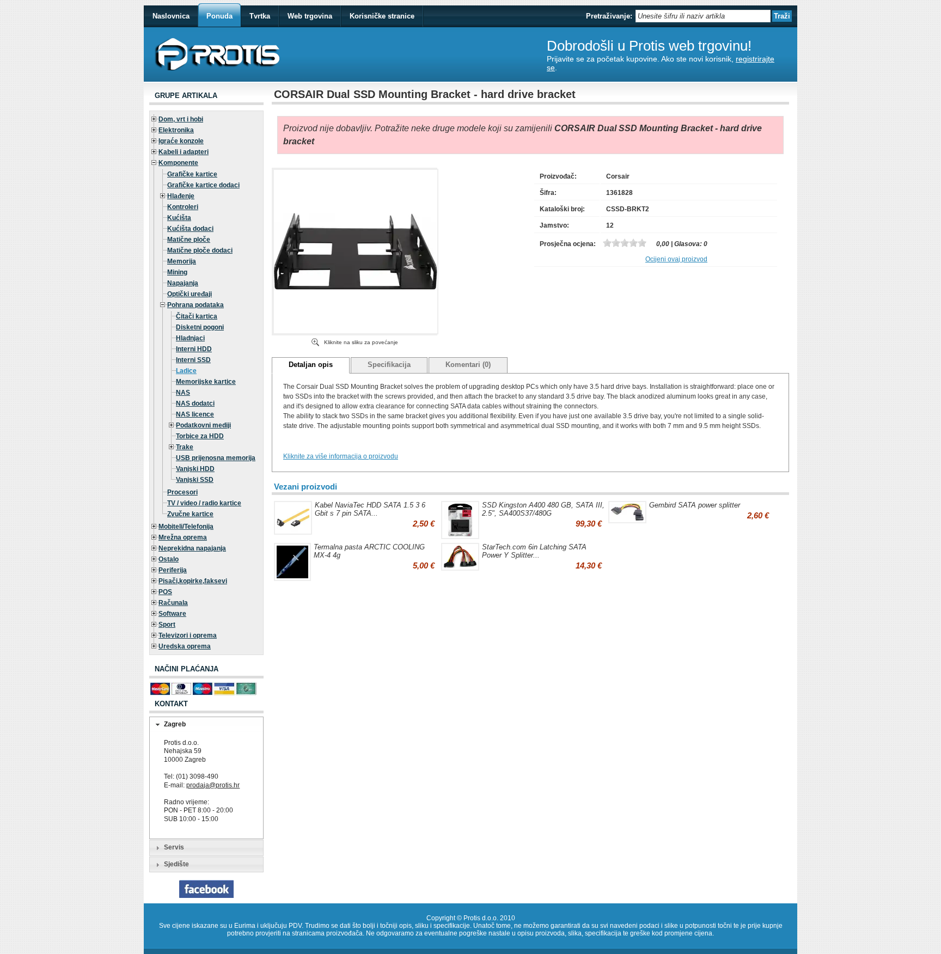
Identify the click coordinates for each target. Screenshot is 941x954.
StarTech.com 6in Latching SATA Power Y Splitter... (534, 551)
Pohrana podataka (195, 305)
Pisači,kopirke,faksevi (192, 581)
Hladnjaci (190, 338)
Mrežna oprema (182, 537)
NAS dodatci (195, 403)
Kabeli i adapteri (183, 152)
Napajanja (182, 283)
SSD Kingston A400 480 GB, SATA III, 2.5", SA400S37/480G (543, 509)
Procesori (182, 492)
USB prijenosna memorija (215, 458)
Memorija (181, 261)
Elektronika (176, 130)
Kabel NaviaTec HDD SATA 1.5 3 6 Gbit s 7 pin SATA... (370, 509)
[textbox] (703, 16)
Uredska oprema (184, 646)
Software (172, 613)
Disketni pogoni (200, 327)
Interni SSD (193, 360)
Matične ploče (188, 239)
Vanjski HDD (195, 469)
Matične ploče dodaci (200, 250)
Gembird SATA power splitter (694, 505)
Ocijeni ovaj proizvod (676, 259)
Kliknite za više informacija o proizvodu (340, 456)
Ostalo (168, 559)
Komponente (178, 163)
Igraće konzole (181, 141)
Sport (166, 624)
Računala (173, 603)
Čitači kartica (196, 316)
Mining (177, 272)
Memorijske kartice (206, 382)
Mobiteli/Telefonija (185, 526)
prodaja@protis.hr (213, 785)
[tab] (206, 725)
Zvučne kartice (190, 514)
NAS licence (195, 414)
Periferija (172, 570)
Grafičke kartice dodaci (203, 185)
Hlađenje (180, 196)
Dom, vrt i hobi (180, 119)
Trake (184, 447)
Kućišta (179, 218)
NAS (183, 392)
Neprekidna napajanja (192, 548)
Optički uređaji (189, 294)
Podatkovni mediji (203, 425)
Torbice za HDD (200, 436)
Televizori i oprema (187, 635)
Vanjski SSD (194, 480)
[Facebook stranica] (206, 896)
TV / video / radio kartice (204, 503)
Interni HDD (194, 349)
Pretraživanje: (609, 16)
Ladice (186, 371)
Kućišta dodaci (190, 229)
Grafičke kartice (192, 174)
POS (165, 592)
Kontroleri (182, 207)
